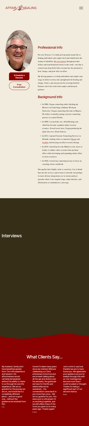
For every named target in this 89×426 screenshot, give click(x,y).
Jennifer (45, 142)
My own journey (60, 61)
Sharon (73, 139)
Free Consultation (19, 85)
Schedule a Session (19, 76)
